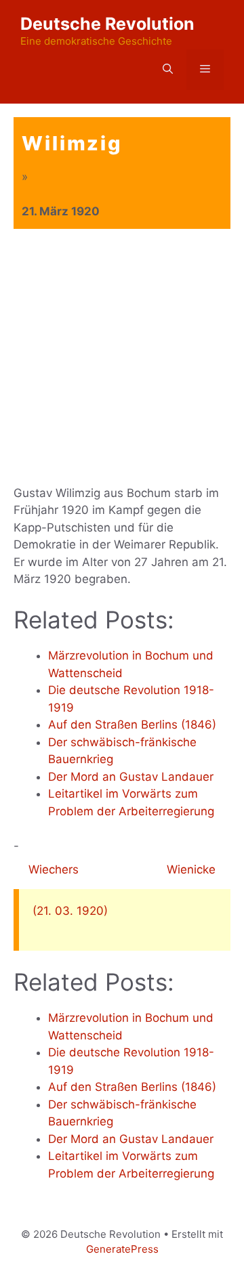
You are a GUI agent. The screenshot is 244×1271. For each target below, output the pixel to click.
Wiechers (52, 869)
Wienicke (193, 869)
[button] (167, 69)
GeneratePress (122, 1249)
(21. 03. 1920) (70, 911)
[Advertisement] (122, 357)
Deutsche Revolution (107, 24)
